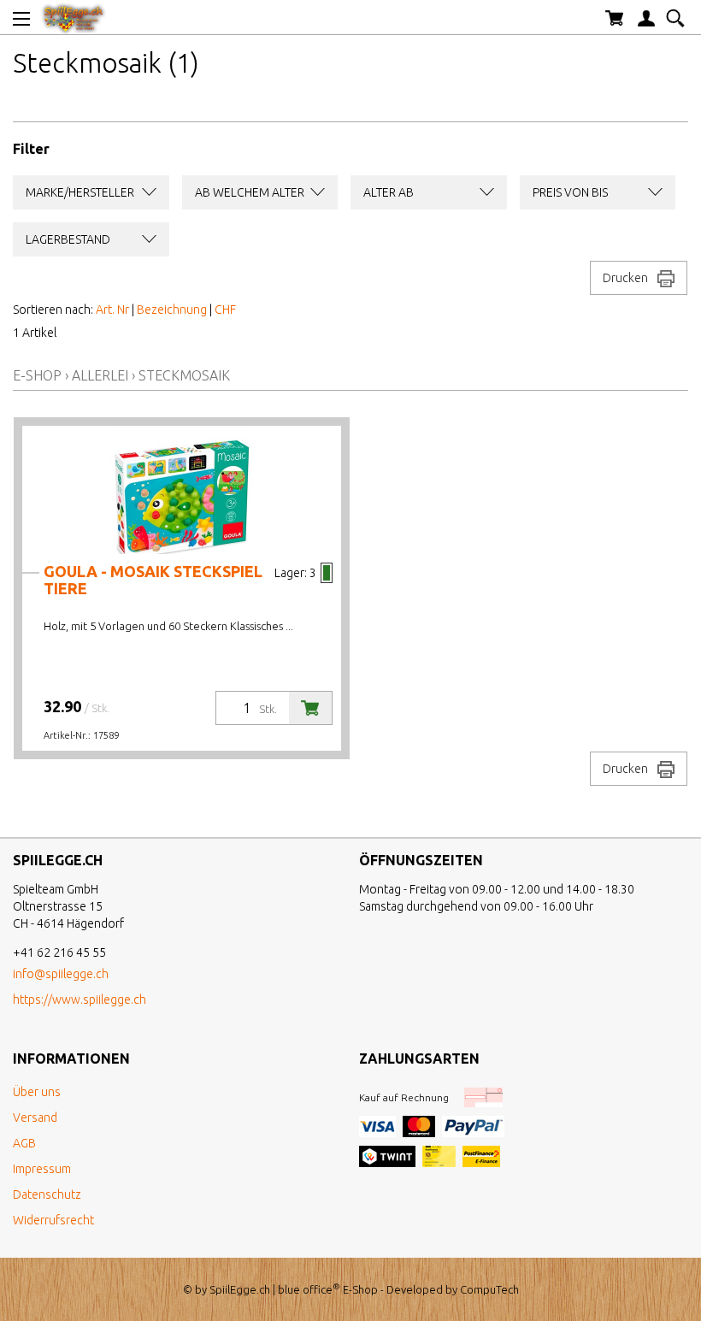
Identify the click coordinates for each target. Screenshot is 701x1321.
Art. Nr (112, 309)
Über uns (37, 1092)
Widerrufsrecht (53, 1220)
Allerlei (100, 375)
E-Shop (37, 375)
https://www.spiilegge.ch (79, 999)
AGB (24, 1143)
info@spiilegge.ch (61, 974)
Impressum (42, 1169)
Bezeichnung (172, 309)
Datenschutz (47, 1194)
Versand (35, 1117)
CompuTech (489, 1289)
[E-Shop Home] (73, 17)
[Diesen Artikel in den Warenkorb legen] (310, 708)
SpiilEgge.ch (239, 1289)
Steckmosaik (184, 375)
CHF (225, 309)
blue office (309, 1289)
